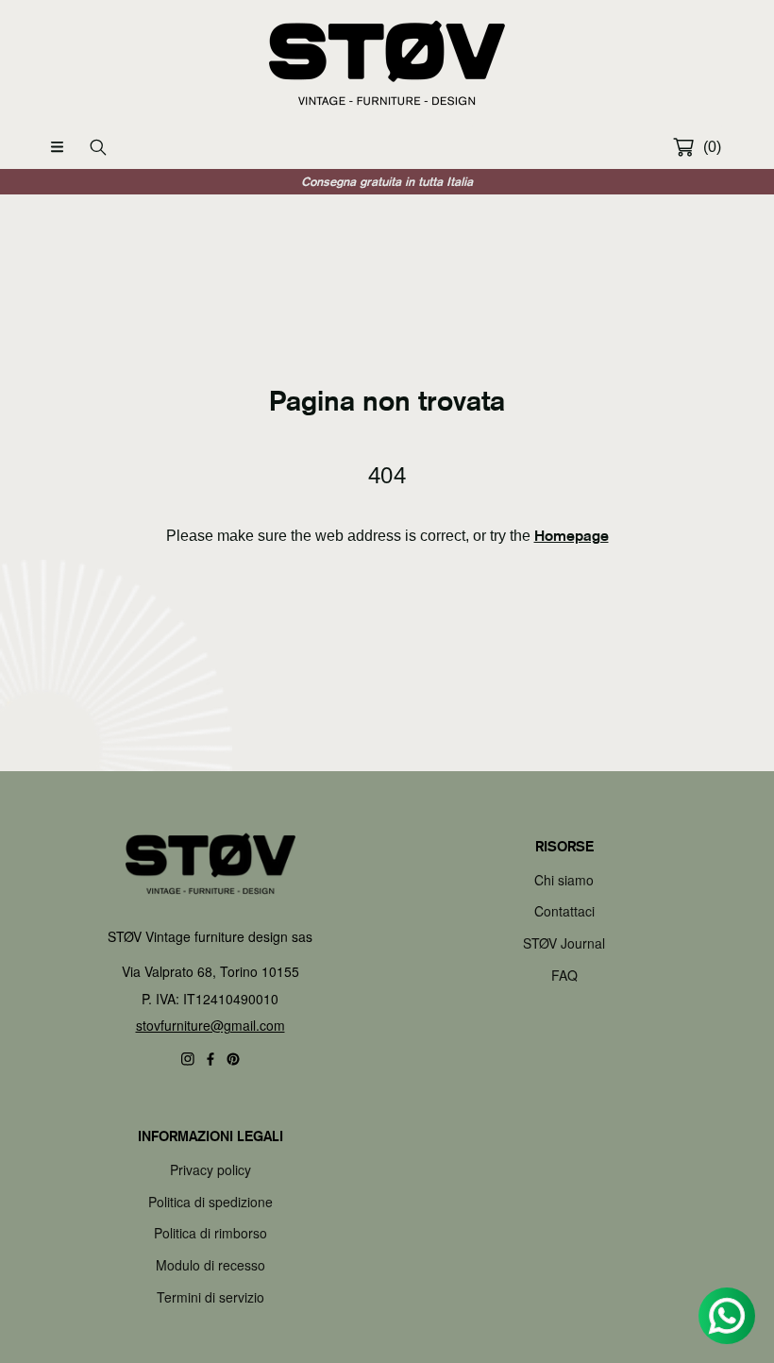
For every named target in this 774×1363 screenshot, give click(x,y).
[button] (56, 147)
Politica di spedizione (210, 1201)
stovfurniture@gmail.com (210, 1025)
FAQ (564, 975)
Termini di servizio (210, 1296)
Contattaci (564, 910)
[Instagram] (187, 1059)
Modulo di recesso (210, 1264)
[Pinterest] (233, 1059)
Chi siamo (564, 879)
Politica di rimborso (210, 1232)
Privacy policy (210, 1169)
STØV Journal (564, 943)
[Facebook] (210, 1059)
